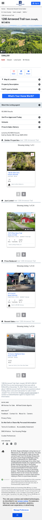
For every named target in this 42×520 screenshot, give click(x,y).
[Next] (24, 194)
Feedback (4, 414)
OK (17, 515)
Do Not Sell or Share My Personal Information (18, 423)
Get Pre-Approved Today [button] (12, 117)
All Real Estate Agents (24, 405)
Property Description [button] (10, 84)
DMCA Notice (6, 431)
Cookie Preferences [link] (8, 436)
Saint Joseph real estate (29, 393)
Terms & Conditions (8, 427)
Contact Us (14, 414)
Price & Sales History (10, 127)
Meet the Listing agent (11, 105)
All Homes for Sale (8, 405)
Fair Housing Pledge (19, 431)
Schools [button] (5, 122)
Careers (30, 414)
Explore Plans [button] (25, 484)
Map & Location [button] (10, 79)
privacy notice (23, 501)
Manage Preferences (21, 510)
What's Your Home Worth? (21, 96)
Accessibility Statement (25, 427)
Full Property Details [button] (10, 89)
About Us (22, 414)
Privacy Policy (6, 418)
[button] (35, 3)
